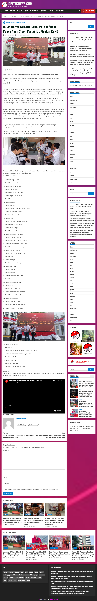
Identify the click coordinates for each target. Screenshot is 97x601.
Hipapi (36, 572)
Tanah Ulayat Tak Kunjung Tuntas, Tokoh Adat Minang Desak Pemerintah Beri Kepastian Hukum (82, 55)
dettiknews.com (20, 3)
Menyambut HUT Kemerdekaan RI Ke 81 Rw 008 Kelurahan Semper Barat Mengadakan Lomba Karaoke (12, 520)
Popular (19, 11)
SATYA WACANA (20, 578)
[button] (2, 10)
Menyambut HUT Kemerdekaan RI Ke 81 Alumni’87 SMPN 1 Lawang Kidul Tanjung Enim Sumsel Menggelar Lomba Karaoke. (81, 48)
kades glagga (7, 575)
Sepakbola (72, 154)
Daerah (71, 114)
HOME (6, 11)
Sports (71, 158)
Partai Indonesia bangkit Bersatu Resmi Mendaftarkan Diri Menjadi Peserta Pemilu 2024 (50, 435)
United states (21, 580)
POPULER (72, 147)
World (71, 183)
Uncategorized (73, 179)
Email (5, 478)
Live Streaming (90, 11)
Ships (39, 578)
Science (71, 150)
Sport (5, 580)
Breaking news (60, 11)
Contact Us (44, 11)
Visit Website (21, 424)
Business (72, 104)
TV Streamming (34, 11)
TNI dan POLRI (73, 168)
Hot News (12, 11)
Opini (26, 11)
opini (71, 136)
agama (5, 572)
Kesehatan (21, 575)
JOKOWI (41, 572)
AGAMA (71, 96)
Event (7, 22)
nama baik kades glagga (32, 575)
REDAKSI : (51, 11)
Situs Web (6, 484)
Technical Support (9, 35)
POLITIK (6, 578)
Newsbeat (72, 129)
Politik (17, 22)
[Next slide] (93, 376)
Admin (5, 524)
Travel (71, 172)
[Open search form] (79, 11)
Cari (71, 22)
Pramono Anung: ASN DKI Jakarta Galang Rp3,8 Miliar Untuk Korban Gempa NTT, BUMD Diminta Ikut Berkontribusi (54, 521)
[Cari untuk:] (79, 193)
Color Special (73, 107)
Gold (26, 572)
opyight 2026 (43, 599)
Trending (22, 22)
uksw (15, 580)
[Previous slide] (91, 376)
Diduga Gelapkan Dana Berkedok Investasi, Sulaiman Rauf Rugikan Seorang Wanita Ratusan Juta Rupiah (33, 521)
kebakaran (14, 575)
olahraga (72, 132)
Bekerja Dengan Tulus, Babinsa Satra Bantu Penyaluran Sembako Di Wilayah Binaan (18, 435)
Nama (5, 472)
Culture (71, 111)
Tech (71, 165)
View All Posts (33, 424)
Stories (71, 161)
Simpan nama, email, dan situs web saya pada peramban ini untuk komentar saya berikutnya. (31, 489)
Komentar (6, 450)
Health (71, 122)
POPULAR (72, 143)
